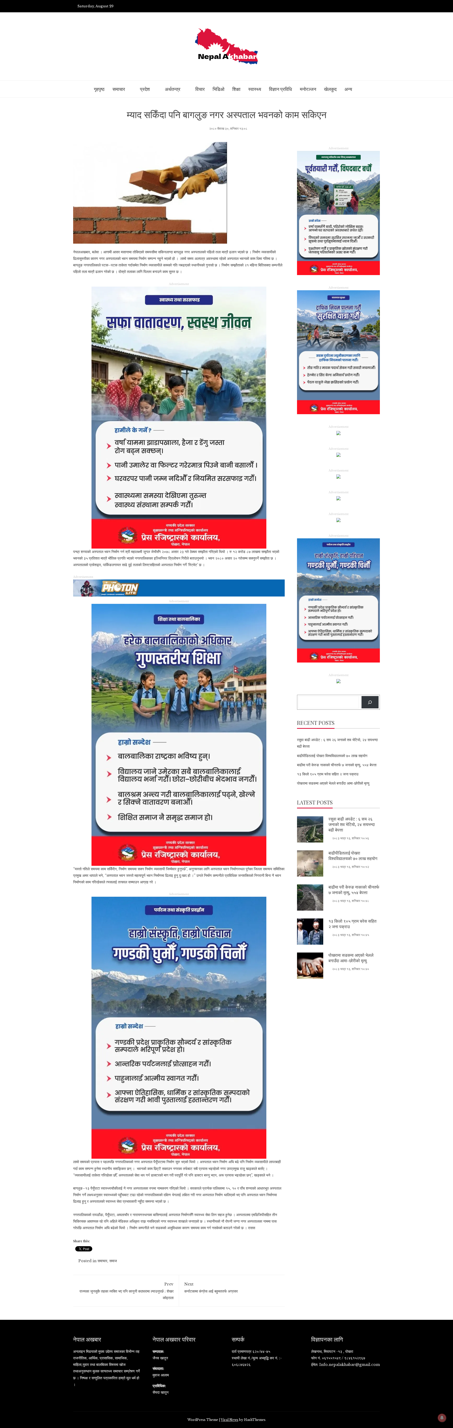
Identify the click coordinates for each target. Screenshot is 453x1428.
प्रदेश (145, 89)
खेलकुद (330, 89)
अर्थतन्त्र (172, 89)
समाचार (118, 89)
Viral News (229, 1420)
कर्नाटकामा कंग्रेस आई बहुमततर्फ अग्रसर (211, 1288)
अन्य (348, 89)
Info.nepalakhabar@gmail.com (349, 1364)
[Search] (370, 702)
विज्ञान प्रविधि (280, 89)
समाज (113, 1261)
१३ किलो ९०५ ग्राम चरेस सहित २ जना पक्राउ (327, 774)
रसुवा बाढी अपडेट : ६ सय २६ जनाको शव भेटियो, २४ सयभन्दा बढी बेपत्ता (351, 824)
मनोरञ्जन (308, 89)
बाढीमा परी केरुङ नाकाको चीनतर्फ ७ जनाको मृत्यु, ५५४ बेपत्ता (336, 765)
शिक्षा (236, 89)
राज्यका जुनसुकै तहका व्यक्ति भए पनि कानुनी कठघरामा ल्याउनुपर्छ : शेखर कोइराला (126, 1291)
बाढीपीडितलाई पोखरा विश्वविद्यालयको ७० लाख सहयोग (332, 755)
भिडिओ (218, 89)
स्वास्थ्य (254, 89)
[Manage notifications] (442, 1418)
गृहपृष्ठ (99, 89)
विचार (200, 89)
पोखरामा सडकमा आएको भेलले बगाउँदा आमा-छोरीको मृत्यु (333, 783)
